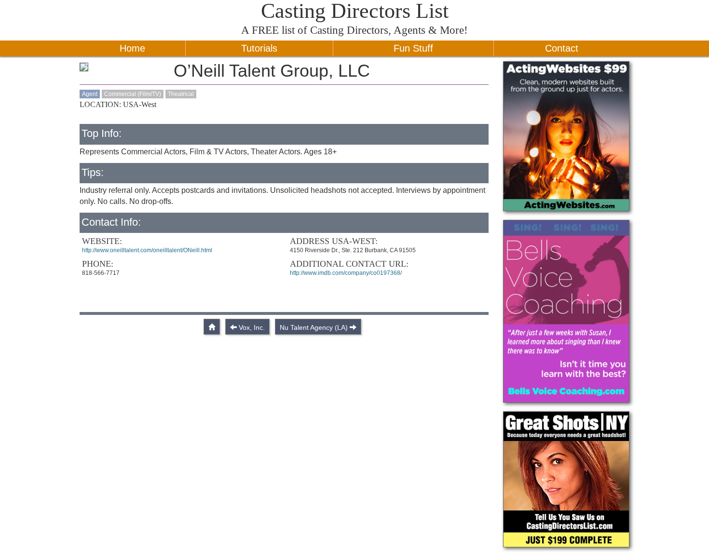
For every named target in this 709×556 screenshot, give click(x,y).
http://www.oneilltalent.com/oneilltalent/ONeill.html (147, 250)
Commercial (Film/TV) (132, 94)
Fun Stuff (413, 48)
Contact (561, 48)
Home (132, 48)
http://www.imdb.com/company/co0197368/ (346, 273)
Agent (89, 94)
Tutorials (259, 48)
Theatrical (181, 94)
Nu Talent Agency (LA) (314, 327)
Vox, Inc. (252, 327)
